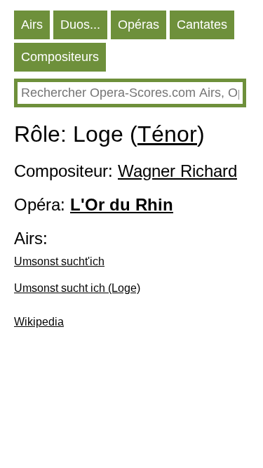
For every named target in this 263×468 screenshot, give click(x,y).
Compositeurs (60, 57)
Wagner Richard (177, 170)
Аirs (32, 25)
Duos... (80, 25)
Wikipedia (39, 322)
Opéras (138, 25)
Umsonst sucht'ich (59, 261)
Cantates (202, 25)
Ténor (167, 134)
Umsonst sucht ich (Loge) (77, 288)
